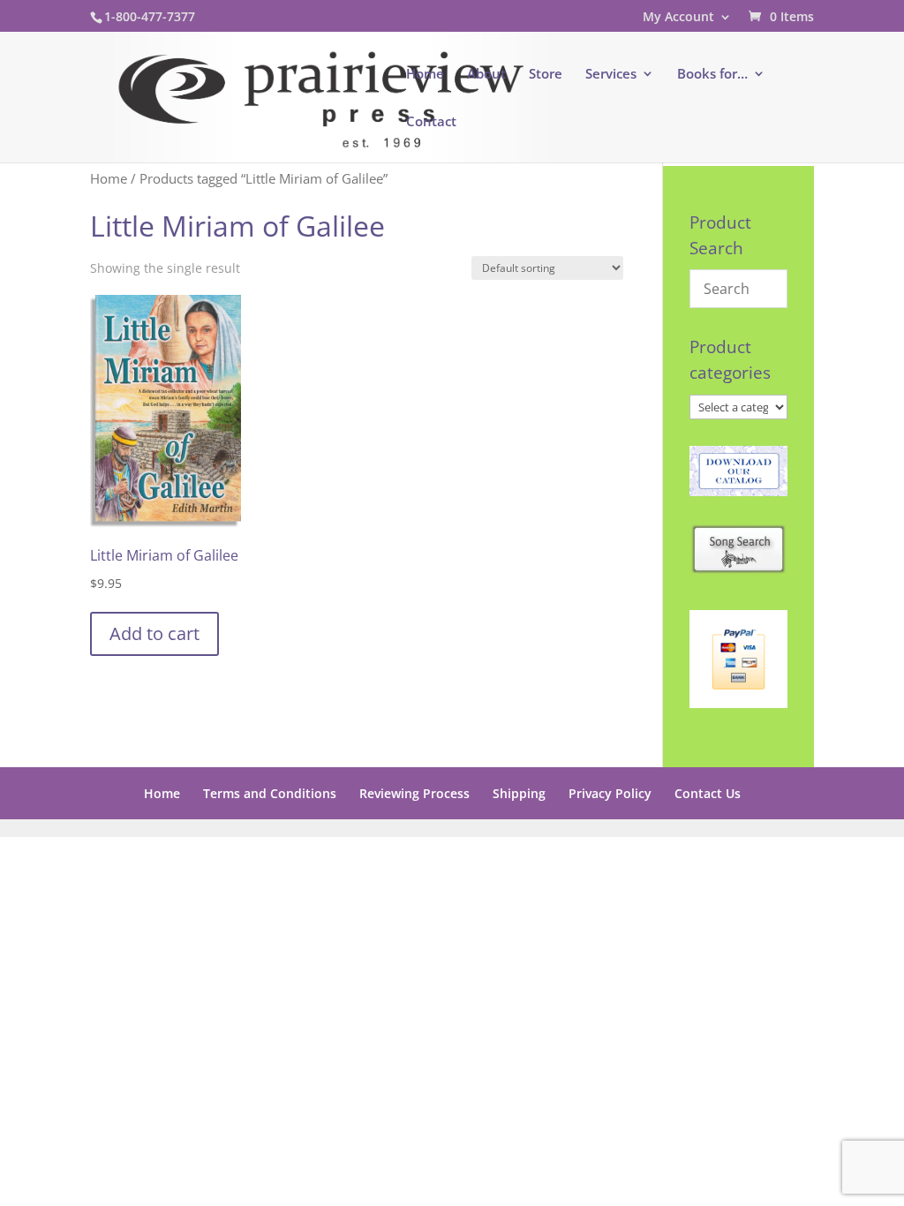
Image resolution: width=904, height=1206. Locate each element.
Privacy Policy (610, 793)
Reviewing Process (414, 793)
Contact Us (707, 793)
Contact (431, 122)
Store (545, 74)
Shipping (519, 793)
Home (425, 74)
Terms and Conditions (269, 793)
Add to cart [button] (154, 633)
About (486, 74)
